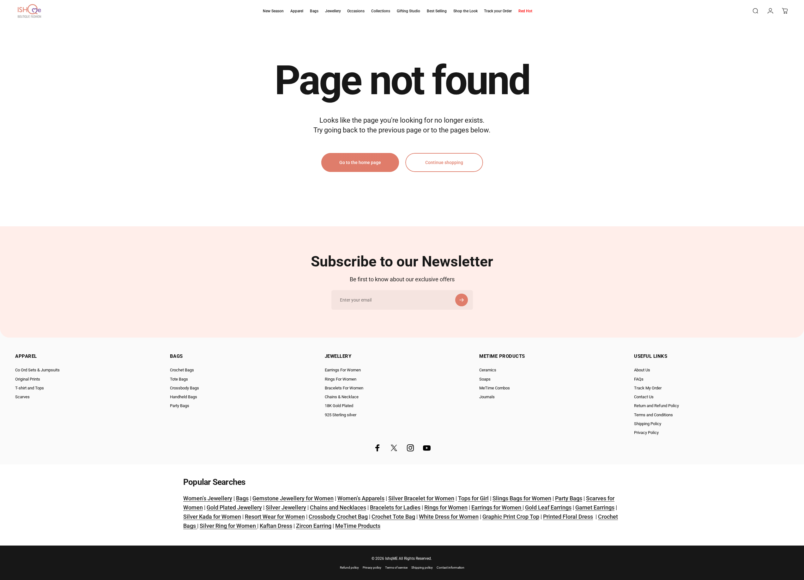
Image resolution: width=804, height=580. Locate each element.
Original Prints (27, 379)
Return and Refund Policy (656, 405)
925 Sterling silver (340, 414)
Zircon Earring (313, 525)
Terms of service (396, 567)
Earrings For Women (343, 370)
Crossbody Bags (184, 388)
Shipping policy (422, 567)
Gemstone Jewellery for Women (293, 498)
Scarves (22, 396)
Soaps (485, 379)
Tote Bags (179, 379)
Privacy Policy (646, 432)
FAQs (639, 379)
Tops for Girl (473, 498)
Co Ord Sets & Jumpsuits (37, 370)
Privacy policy (372, 567)
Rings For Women (340, 379)
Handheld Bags (183, 396)
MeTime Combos (494, 388)
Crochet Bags (182, 370)
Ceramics (487, 370)
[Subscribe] (461, 300)
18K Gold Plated (339, 405)
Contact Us (644, 396)
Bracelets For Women (344, 388)
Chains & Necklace (342, 396)
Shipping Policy (647, 423)
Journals (487, 396)
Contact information (450, 567)
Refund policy (349, 567)
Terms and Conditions (653, 414)
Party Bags (179, 405)
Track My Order (648, 388)
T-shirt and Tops (29, 388)
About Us (642, 370)
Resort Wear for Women (275, 516)
